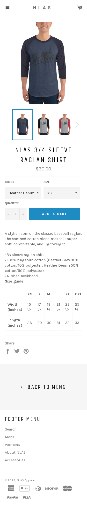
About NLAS (15, 452)
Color (9, 182)
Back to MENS (46, 387)
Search (10, 429)
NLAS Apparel (26, 480)
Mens (9, 437)
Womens (12, 444)
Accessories (15, 460)
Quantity (12, 203)
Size (47, 182)
